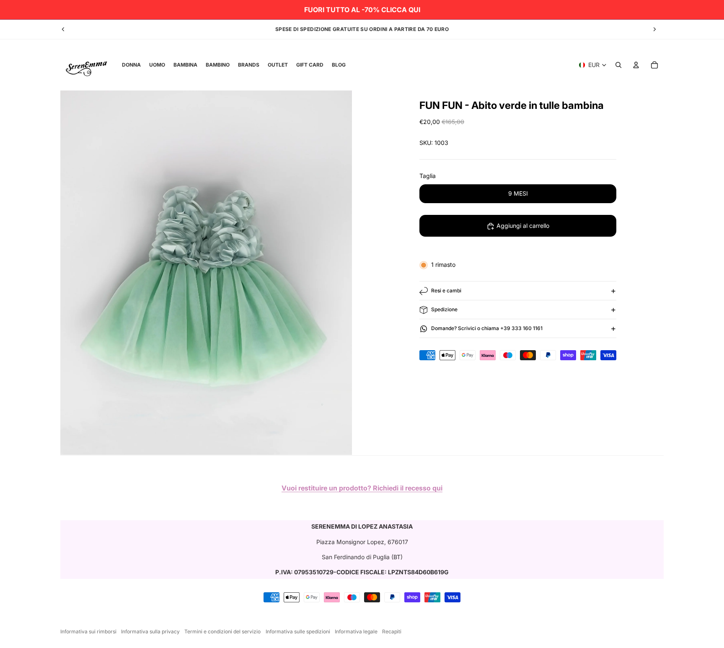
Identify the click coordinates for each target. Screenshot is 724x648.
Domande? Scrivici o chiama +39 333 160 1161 (487, 328)
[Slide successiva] (654, 29)
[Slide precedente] (63, 29)
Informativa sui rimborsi (88, 631)
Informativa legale (356, 631)
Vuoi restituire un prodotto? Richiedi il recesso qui (362, 488)
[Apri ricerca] (618, 65)
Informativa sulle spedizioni (298, 631)
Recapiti (391, 631)
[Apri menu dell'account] (636, 65)
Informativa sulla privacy (150, 631)
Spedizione (444, 310)
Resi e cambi (446, 291)
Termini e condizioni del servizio (222, 631)
